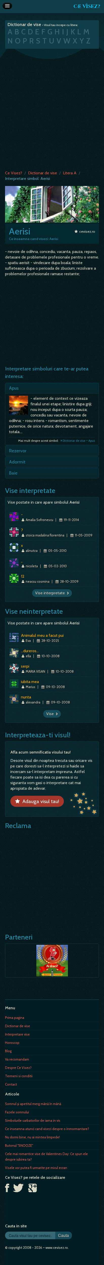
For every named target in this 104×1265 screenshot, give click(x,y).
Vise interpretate (51, 593)
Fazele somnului (17, 1112)
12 (22, 576)
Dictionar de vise (42, 173)
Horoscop (12, 1043)
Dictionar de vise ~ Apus (78, 440)
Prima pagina (14, 1018)
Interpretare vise (17, 1034)
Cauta (63, 1235)
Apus (14, 388)
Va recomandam (17, 1059)
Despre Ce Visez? (18, 1068)
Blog (8, 1051)
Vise (51, 713)
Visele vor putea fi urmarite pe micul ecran (36, 1168)
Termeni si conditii (19, 1076)
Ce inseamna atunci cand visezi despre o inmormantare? (47, 1129)
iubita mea (30, 681)
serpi (25, 666)
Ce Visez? (86, 6)
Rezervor (18, 451)
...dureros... (30, 650)
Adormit (17, 462)
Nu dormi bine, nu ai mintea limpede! (32, 1137)
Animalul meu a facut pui (42, 635)
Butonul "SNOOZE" (19, 1145)
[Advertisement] (52, 108)
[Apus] (20, 406)
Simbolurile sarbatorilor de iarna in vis (32, 1120)
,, (21, 560)
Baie (13, 473)
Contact (11, 1084)
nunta (26, 697)
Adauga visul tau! (39, 801)
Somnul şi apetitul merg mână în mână (33, 1104)
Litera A (69, 173)
